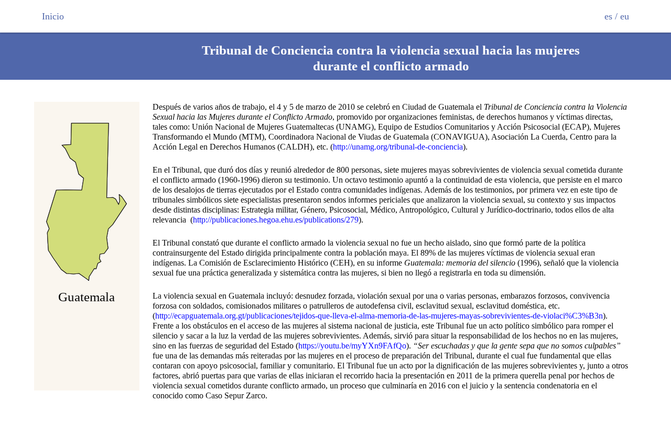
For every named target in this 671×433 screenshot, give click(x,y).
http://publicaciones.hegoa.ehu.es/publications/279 (276, 219)
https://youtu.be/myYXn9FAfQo (352, 345)
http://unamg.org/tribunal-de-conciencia (398, 146)
